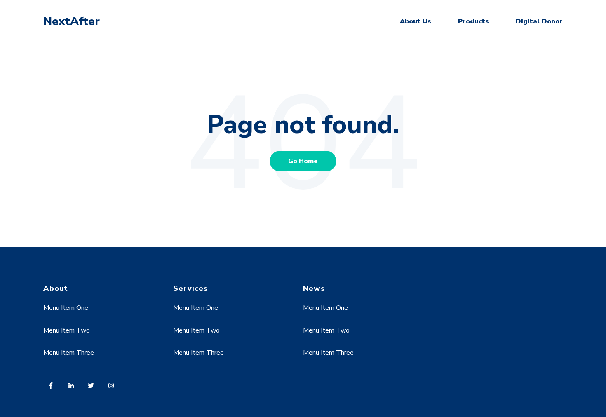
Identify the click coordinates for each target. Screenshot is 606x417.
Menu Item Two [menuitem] (66, 330)
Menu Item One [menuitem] (65, 307)
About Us (415, 21)
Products (473, 21)
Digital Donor (539, 21)
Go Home (303, 161)
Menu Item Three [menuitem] (68, 352)
